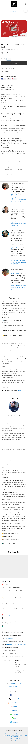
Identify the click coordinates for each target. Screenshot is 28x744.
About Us (18, 738)
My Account (19, 164)
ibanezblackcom (9, 638)
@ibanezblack (15, 195)
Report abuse (18, 740)
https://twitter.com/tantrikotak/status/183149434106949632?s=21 (18, 199)
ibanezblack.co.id (10, 644)
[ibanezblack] (14, 4)
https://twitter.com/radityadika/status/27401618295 (18, 287)
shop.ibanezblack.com (20, 644)
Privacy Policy (19, 734)
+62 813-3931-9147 (13, 618)
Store (2, 49)
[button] (6, 71)
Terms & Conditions (10, 734)
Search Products (8, 164)
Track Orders (8, 169)
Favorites (19, 169)
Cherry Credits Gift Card (12, 49)
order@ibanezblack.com (12, 615)
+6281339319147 (21, 390)
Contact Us (11, 738)
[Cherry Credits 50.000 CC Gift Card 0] (14, 29)
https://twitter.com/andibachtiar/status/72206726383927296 (18, 262)
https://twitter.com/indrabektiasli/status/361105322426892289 (18, 223)
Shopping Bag (8, 174)
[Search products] (26, 11)
